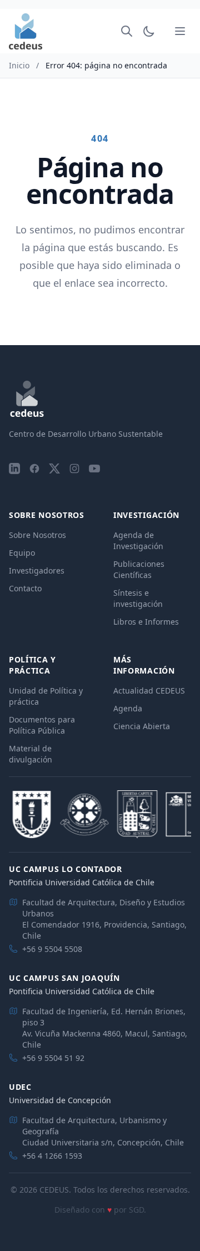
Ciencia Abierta (141, 726)
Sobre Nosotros (37, 535)
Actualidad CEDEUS (149, 690)
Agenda (127, 708)
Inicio (19, 65)
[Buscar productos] (127, 31)
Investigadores (36, 570)
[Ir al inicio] (25, 31)
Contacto (25, 588)
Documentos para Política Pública (42, 725)
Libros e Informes (146, 621)
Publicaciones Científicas (138, 569)
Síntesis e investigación (138, 598)
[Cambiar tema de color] (149, 31)
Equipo (22, 552)
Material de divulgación (30, 754)
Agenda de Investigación (138, 540)
